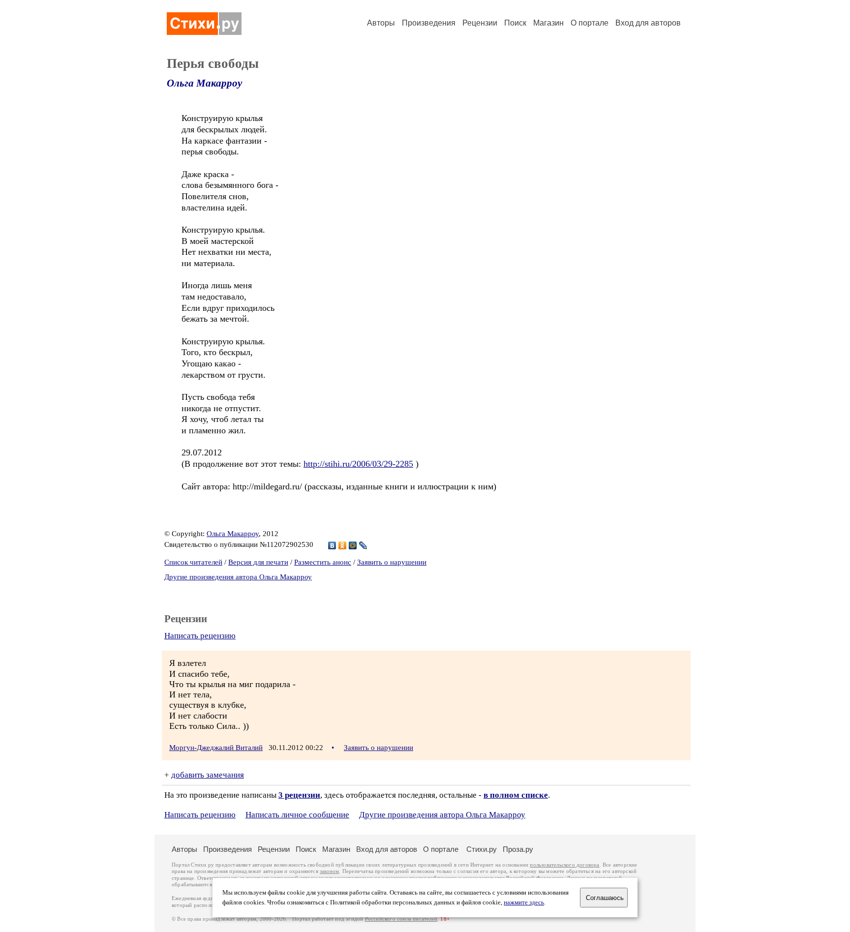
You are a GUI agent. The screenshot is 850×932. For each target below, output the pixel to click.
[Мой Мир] (353, 545)
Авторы (381, 23)
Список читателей (193, 562)
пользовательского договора (564, 865)
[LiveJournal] (363, 545)
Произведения (428, 23)
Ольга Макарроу (204, 83)
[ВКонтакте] (332, 545)
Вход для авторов (648, 23)
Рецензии (479, 23)
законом (329, 871)
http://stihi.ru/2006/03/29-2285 (358, 464)
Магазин (548, 23)
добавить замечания (207, 775)
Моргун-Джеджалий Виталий (216, 748)
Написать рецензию (200, 635)
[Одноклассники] (342, 545)
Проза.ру (518, 849)
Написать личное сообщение (297, 814)
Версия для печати (258, 562)
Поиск (515, 23)
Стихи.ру (481, 849)
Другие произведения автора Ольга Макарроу (238, 577)
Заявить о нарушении (391, 562)
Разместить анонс (322, 562)
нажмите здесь (524, 902)
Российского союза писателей (401, 919)
